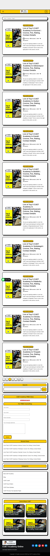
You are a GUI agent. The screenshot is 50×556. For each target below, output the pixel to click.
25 (18, 379)
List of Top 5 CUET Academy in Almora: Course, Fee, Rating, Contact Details (22, 445)
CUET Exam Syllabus (9, 487)
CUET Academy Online (12, 546)
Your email (6, 412)
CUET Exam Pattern (8, 484)
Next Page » (45, 379)
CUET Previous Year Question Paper (12, 490)
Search (25, 385)
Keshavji (27, 38)
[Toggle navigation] (3, 11)
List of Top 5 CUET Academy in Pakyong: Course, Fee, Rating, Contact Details (22, 459)
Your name (6, 407)
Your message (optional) (9, 422)
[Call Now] (3, 279)
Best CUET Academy (28, 25)
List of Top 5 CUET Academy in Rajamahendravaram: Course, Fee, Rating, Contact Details (32, 209)
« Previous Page (36, 379)
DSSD (26, 554)
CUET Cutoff (7, 480)
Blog (5, 477)
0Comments (25, 40)
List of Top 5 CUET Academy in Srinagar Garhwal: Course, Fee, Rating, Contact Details (24, 455)
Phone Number (7, 417)
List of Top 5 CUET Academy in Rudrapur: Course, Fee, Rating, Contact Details (22, 448)
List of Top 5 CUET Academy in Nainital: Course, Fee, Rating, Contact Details (22, 452)
